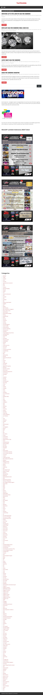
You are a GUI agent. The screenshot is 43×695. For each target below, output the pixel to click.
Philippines (5, 526)
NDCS (4, 497)
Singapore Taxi (5, 598)
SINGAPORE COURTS (6, 588)
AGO (4, 284)
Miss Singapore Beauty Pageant (8, 482)
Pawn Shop (5, 521)
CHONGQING (5, 341)
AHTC (4, 285)
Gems (33, 15)
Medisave (4, 472)
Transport (4, 648)
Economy (4, 364)
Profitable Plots (5, 551)
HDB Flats (5, 406)
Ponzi (11, 30)
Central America (6, 327)
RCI (3, 559)
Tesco (4, 631)
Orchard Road (5, 512)
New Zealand (5, 500)
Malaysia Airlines (6, 461)
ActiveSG (4, 281)
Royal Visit (5, 563)
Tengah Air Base (6, 629)
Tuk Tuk (4, 652)
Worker (4, 684)
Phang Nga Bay (5, 523)
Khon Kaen (5, 446)
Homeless (5, 411)
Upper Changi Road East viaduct (8, 665)
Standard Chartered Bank (7, 616)
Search (39, 86)
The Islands (5, 637)
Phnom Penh (5, 528)
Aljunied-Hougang (6, 288)
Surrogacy (5, 619)
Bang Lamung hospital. (7, 302)
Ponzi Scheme (5, 540)
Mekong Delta (5, 474)
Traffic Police (5, 645)
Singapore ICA (5, 593)
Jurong (4, 435)
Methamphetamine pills (7, 476)
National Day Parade (6, 494)
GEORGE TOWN (6, 396)
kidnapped (5, 447)
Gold (4, 399)
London (4, 456)
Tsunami (4, 651)
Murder (4, 490)
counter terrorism (6, 345)
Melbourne (5, 475)
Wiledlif (4, 680)
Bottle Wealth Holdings (7, 313)
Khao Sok (4, 444)
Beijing (4, 306)
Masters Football (6, 471)
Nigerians (4, 504)
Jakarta (4, 428)
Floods (4, 384)
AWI (29, 61)
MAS (4, 468)
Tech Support (5, 626)
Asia (3, 292)
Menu (4, 7)
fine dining (5, 382)
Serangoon (5, 576)
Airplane (4, 287)
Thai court (5, 633)
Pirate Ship (5, 533)
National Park (5, 496)
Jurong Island (5, 436)
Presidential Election (6, 545)
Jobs (3, 432)
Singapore (3, 16)
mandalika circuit (6, 462)
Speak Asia (5, 608)
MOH (4, 486)
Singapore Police (6, 595)
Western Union (5, 676)
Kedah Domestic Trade (7, 439)
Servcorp (4, 577)
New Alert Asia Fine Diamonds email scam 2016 (15, 28)
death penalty (5, 354)
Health (4, 407)
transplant (5, 647)
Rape (4, 558)
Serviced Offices (6, 579)
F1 (3, 375)
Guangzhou (5, 402)
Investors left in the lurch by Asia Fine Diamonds (16, 14)
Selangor (4, 573)
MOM (4, 487)
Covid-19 (4, 348)
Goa (3, 397)
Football (4, 386)
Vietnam (4, 670)
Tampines (4, 623)
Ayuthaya (4, 299)
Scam (4, 570)
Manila (4, 464)
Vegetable (4, 669)
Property (4, 552)
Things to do (5, 638)
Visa (3, 671)
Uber (4, 653)
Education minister (6, 368)
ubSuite (4, 655)
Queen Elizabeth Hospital (7, 555)
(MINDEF (4, 276)
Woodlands (5, 683)
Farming (4, 378)
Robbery (4, 562)
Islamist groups (5, 424)
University (5, 663)
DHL (4, 359)
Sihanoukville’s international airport (9, 584)
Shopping (4, 583)
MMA (4, 485)
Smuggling (5, 602)
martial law (5, 467)
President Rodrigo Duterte (7, 544)
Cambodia (5, 320)
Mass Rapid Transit (6, 469)
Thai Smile (5, 634)
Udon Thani (5, 656)
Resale (4, 561)
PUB (4, 554)
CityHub (4, 342)
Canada (4, 321)
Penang (4, 522)
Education (5, 367)
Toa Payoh (5, 642)
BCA (3, 305)
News (40, 15)
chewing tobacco (6, 334)
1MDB (4, 277)
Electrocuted (5, 370)
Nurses (4, 508)
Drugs (4, 361)
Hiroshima (5, 408)
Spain (4, 606)
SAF (3, 566)
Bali (3, 300)
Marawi (4, 465)
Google (4, 400)
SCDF (4, 572)
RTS (3, 565)
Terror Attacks (5, 630)
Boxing (4, 314)
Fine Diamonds (28, 15)
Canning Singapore (6, 324)
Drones (4, 360)
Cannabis (4, 323)
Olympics (4, 511)
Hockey (4, 410)
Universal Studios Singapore (8, 662)
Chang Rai (5, 331)
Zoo (3, 689)
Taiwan (4, 622)
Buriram (4, 318)
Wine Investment (6, 681)
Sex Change (5, 580)
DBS (3, 353)
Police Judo (5, 537)
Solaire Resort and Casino (7, 604)
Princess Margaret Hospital (8, 550)
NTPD (4, 507)
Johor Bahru (5, 433)
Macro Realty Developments (8, 458)
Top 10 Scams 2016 (6, 644)
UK (3, 658)
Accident (4, 278)
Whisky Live (5, 678)
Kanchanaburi (5, 438)
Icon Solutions (5, 415)
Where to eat (5, 677)
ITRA (4, 425)
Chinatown (5, 338)
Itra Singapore (36, 15)
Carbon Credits (5, 325)
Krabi (4, 449)
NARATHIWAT (5, 493)
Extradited (5, 374)
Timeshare (5, 640)
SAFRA (4, 568)
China (4, 336)
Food (4, 385)
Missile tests (5, 483)
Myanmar (4, 491)
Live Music (5, 454)
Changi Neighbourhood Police (8, 332)
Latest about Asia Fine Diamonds (11, 60)
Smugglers (5, 601)
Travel (4, 649)
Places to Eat (5, 534)
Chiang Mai (5, 335)
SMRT (4, 599)
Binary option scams (6, 310)
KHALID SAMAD (6, 443)
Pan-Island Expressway (7, 515)
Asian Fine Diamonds (22, 15)
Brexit (4, 317)
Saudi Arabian (5, 569)
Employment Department (7, 371)
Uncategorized (5, 659)
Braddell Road (5, 316)
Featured (4, 379)
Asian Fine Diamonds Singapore (11, 73)
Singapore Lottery (6, 594)
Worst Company (6, 685)
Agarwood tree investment (8, 283)
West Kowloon (5, 674)
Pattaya (4, 519)
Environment (5, 372)
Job (3, 431)
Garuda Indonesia (6, 393)
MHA (4, 478)
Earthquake (5, 363)
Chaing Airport (5, 330)
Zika (3, 688)
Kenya (4, 440)
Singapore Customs (6, 590)
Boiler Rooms (29, 29)
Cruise (4, 352)
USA (3, 666)
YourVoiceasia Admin (12, 15)
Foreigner (4, 388)
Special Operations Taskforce (8, 609)
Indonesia (4, 420)
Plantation (5, 536)
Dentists (4, 356)
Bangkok (4, 303)
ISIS (3, 422)
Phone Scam (8, 30)
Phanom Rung (5, 525)
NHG (4, 503)
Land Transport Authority (7, 451)
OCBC (4, 510)
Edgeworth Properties (7, 366)
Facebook (4, 377)
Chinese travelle (6, 339)
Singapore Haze (6, 591)
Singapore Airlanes (6, 587)
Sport (4, 611)
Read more (4, 24)
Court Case (5, 346)
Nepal (4, 498)
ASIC (4, 295)
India (4, 418)
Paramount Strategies (7, 516)
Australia (4, 296)
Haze (4, 403)
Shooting (4, 582)
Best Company (5, 307)
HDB (4, 404)
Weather (4, 673)
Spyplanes (5, 613)
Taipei (4, 620)
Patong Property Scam (7, 518)
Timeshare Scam (6, 641)
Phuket (4, 532)
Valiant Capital (5, 667)
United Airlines (5, 660)
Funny (4, 390)
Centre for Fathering (6, 328)
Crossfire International (7, 349)
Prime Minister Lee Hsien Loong (8, 548)
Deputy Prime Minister (7, 357)
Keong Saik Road (6, 442)
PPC (3, 543)
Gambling (4, 392)
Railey (4, 557)
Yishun (4, 687)
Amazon (4, 289)
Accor (4, 280)
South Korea (5, 605)
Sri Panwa (5, 615)
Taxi (3, 624)
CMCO (4, 343)
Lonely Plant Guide (6, 457)
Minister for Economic (7, 479)
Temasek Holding (6, 627)
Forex (4, 389)
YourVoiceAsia (21, 3)
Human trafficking (6, 414)
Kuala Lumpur (5, 450)
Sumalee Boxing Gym (7, 617)
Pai (3, 514)
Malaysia (35, 74)
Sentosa (4, 575)
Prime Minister (5, 547)
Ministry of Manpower (7, 480)
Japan (4, 429)
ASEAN (4, 291)
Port (3, 541)
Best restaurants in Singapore (8, 309)
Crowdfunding (5, 350)
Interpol (4, 421)
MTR (4, 489)
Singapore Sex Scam (6, 597)
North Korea (5, 505)
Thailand (4, 635)
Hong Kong (5, 413)
